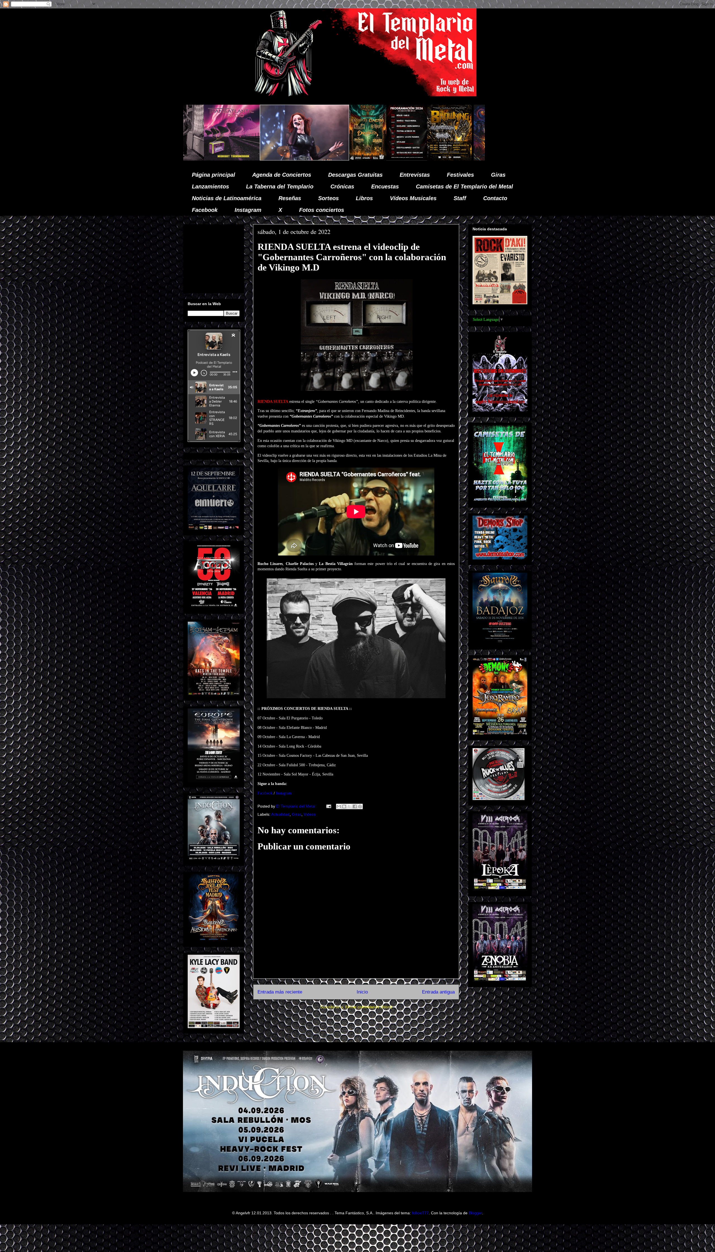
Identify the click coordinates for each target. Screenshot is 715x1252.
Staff (460, 198)
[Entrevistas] (437, 159)
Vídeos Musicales (413, 198)
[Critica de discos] (353, 159)
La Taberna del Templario (279, 186)
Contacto (495, 198)
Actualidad (280, 814)
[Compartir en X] (349, 806)
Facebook (205, 210)
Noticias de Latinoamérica (226, 198)
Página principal (213, 175)
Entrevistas (415, 175)
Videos (310, 814)
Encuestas (385, 186)
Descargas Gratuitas (355, 175)
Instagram (248, 210)
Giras (498, 175)
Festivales (460, 175)
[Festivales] (219, 159)
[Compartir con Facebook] (355, 806)
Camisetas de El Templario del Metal (464, 186)
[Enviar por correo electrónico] (339, 806)
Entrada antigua (438, 992)
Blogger (475, 1213)
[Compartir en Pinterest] (360, 806)
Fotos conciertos (321, 210)
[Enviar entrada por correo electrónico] (328, 806)
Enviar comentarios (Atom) (368, 1007)
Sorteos (328, 198)
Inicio (362, 992)
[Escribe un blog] (344, 806)
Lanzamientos (210, 186)
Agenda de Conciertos (281, 175)
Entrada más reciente (280, 992)
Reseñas (289, 198)
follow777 (420, 1213)
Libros (364, 198)
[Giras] (300, 159)
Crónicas (342, 186)
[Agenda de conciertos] (258, 159)
